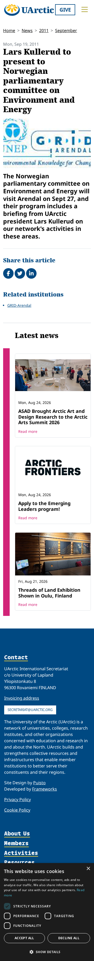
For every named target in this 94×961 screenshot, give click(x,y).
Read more (27, 431)
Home (9, 30)
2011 (44, 30)
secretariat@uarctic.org (30, 709)
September (66, 30)
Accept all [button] (24, 938)
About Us (17, 834)
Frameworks (44, 789)
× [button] (88, 869)
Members (16, 843)
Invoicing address (21, 698)
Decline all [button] (68, 938)
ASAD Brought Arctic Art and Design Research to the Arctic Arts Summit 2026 (52, 416)
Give (65, 9)
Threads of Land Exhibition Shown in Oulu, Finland (49, 593)
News (27, 30)
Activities (21, 853)
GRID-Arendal (19, 305)
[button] (47, 952)
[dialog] (47, 912)
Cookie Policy (17, 810)
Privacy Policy (17, 799)
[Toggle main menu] (84, 9)
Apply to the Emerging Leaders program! (44, 506)
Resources (19, 862)
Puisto (39, 783)
